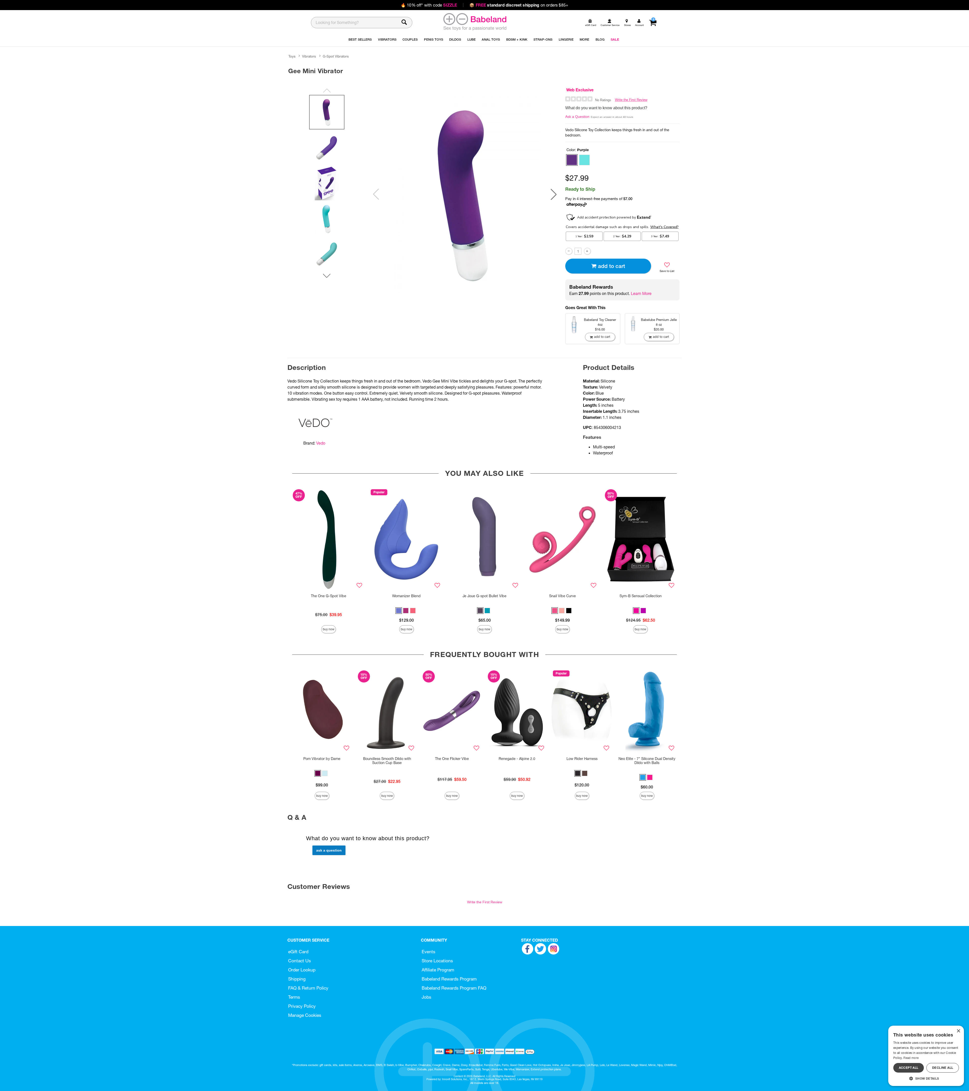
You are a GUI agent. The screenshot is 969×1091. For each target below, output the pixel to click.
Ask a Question (577, 117)
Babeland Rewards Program (449, 978)
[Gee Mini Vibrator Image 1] (465, 194)
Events (428, 951)
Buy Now (328, 629)
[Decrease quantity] (568, 251)
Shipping (297, 978)
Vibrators (309, 56)
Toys (291, 56)
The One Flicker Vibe (452, 758)
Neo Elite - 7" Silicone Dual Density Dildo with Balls (646, 760)
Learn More (641, 293)
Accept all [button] (909, 1068)
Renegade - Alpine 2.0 (517, 758)
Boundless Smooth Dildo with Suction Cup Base (387, 760)
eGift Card (298, 951)
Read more (911, 1058)
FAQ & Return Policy (308, 988)
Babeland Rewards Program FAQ (454, 988)
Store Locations (437, 960)
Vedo (320, 443)
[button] (553, 194)
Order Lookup (301, 969)
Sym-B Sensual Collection (641, 596)
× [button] (958, 1031)
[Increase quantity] (587, 251)
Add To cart (611, 266)
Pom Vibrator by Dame (321, 758)
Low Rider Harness (582, 758)
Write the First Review (631, 100)
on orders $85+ (518, 5)
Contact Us (299, 960)
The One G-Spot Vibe (328, 596)
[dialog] (926, 1056)
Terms (294, 997)
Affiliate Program (438, 969)
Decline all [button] (942, 1068)
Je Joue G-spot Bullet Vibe (484, 596)
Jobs (426, 997)
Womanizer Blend (406, 596)
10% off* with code (429, 5)
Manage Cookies (304, 1015)
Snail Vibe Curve (562, 596)
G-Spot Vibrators (336, 56)
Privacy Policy (302, 1006)
